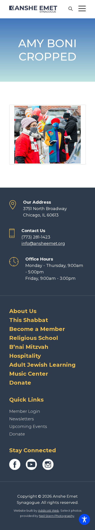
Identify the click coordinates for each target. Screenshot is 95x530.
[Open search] (70, 8)
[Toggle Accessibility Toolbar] (84, 519)
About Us (22, 311)
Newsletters (21, 419)
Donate (20, 382)
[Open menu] (82, 8)
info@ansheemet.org (43, 243)
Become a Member (37, 329)
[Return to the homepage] (33, 9)
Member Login (24, 411)
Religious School (33, 338)
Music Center (28, 373)
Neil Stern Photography (56, 516)
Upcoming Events (28, 426)
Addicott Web (48, 510)
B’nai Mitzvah (28, 347)
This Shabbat (28, 320)
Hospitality (25, 355)
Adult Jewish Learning (42, 364)
